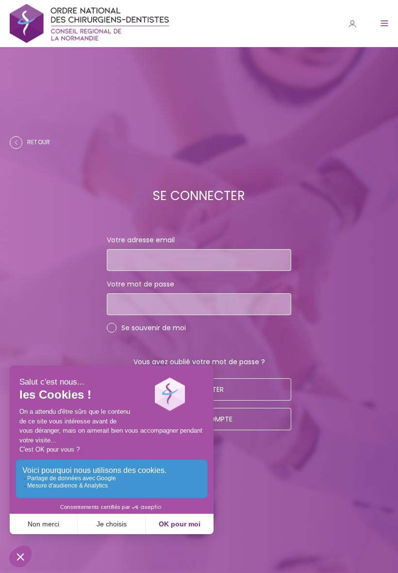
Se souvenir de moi (153, 328)
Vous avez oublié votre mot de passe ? (199, 362)
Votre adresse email (141, 240)
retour (38, 142)
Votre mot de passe (140, 284)
